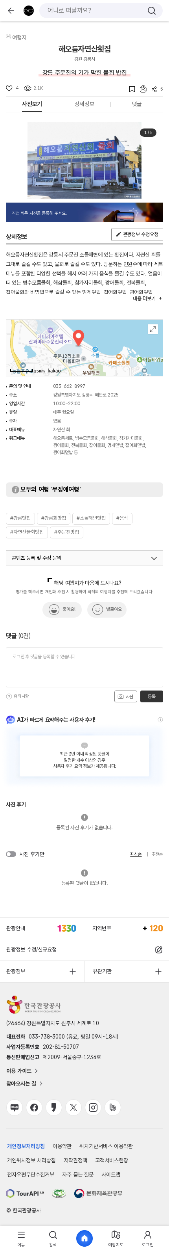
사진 (129, 697)
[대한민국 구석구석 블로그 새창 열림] (14, 1107)
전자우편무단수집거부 (30, 1174)
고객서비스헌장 (111, 1160)
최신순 (135, 854)
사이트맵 (110, 1174)
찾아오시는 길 (21, 1083)
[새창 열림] (25, 1193)
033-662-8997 (69, 386)
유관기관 (102, 971)
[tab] (21, 1238)
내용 (144, 299)
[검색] (151, 10)
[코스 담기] (141, 89)
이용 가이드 (18, 1071)
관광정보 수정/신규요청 (31, 949)
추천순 (157, 854)
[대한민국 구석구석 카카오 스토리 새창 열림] (54, 1107)
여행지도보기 (153, 329)
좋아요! (68, 609)
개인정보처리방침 (26, 1146)
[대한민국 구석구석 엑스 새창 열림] (73, 1107)
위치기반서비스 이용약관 (106, 1146)
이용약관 (62, 1146)
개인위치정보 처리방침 (31, 1160)
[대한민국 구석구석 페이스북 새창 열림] (34, 1107)
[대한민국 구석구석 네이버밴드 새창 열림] (113, 1107)
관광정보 (15, 971)
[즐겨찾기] (129, 89)
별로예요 (114, 609)
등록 (151, 696)
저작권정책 (75, 1160)
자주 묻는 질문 (78, 1174)
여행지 (19, 37)
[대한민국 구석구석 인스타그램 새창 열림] (93, 1107)
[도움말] (9, 696)
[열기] (154, 558)
